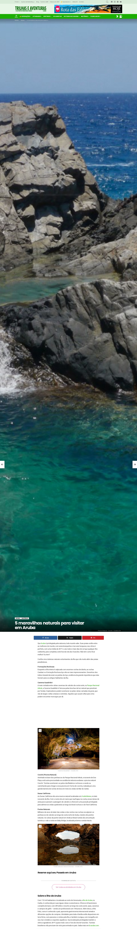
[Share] (68, 748)
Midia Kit (75, 2)
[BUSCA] (107, 2)
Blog (37, 2)
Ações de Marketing (27, 2)
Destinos (46, 16)
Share (40, 730)
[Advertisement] (68, 713)
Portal (16, 2)
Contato (81, 2)
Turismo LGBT (44, 2)
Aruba (43, 643)
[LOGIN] (120, 16)
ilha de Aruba (87, 900)
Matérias (84, 16)
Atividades (37, 16)
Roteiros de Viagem (71, 16)
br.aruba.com (94, 925)
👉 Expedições (65, 2)
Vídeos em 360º (54, 2)
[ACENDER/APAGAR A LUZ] (117, 16)
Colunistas (57, 16)
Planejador (94, 16)
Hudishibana (86, 796)
